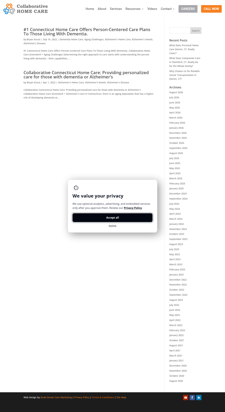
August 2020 (176, 380)
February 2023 (177, 269)
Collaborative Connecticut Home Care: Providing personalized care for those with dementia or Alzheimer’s (86, 75)
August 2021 (176, 345)
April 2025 (175, 173)
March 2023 (175, 264)
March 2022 (175, 325)
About (102, 9)
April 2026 (175, 112)
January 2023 (176, 274)
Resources (133, 9)
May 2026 (174, 107)
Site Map (121, 397)
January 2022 (176, 335)
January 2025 (176, 188)
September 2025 (178, 148)
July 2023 (174, 249)
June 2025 (174, 163)
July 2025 (174, 158)
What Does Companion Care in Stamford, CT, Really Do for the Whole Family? (184, 62)
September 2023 (178, 239)
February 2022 (177, 330)
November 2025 (178, 137)
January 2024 (176, 223)
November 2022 (178, 284)
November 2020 (178, 370)
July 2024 (174, 203)
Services (116, 9)
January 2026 (176, 127)
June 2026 (174, 102)
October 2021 (176, 340)
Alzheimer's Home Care (118, 39)
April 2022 (175, 320)
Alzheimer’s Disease (35, 43)
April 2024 (175, 213)
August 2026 (176, 92)
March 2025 (175, 178)
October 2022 (176, 289)
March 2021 (175, 355)
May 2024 (174, 208)
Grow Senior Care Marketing (56, 397)
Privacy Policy (81, 397)
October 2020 (176, 375)
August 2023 (176, 244)
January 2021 (176, 360)
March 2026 (175, 117)
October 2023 (176, 233)
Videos (152, 9)
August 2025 (176, 153)
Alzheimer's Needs (142, 39)
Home (90, 9)
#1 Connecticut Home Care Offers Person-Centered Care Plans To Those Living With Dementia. (87, 31)
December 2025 (178, 132)
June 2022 (174, 309)
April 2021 (175, 350)
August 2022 (176, 299)
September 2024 (178, 198)
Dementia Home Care (71, 39)
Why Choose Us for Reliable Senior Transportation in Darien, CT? (184, 75)
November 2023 (178, 229)
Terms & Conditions (103, 397)
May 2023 (174, 254)
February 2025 (177, 183)
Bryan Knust (33, 39)
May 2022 (174, 315)
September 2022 (178, 294)
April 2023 (175, 259)
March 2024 (175, 218)
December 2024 (178, 193)
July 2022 (174, 304)
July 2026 (174, 97)
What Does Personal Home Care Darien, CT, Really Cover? (184, 49)
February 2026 (177, 122)
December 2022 (178, 279)
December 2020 (178, 365)
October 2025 (176, 142)
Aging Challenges (94, 39)
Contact (166, 9)
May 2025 (174, 168)
